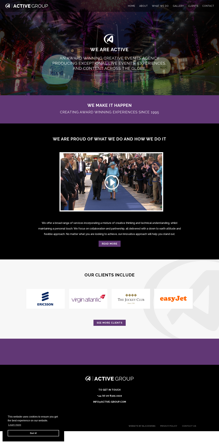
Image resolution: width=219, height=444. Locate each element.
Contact (208, 6)
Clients (193, 6)
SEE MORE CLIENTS (109, 322)
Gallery (178, 6)
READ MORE (109, 243)
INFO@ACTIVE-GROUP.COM (109, 401)
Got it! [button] (33, 433)
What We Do (160, 6)
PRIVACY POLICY (168, 426)
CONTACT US (189, 426)
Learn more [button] (14, 424)
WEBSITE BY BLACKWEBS (142, 426)
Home (131, 6)
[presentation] (28, 300)
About (143, 6)
